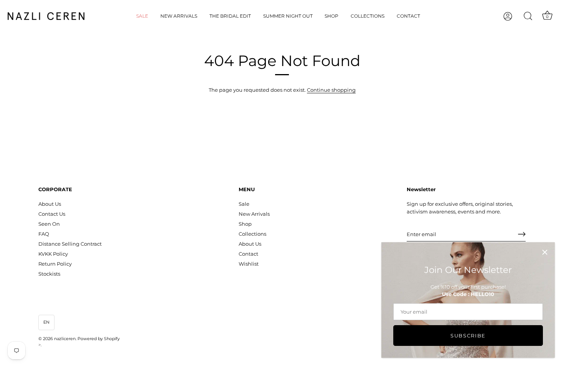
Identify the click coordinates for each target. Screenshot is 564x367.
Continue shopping (331, 90)
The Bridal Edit (230, 16)
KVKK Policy (53, 254)
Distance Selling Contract (70, 244)
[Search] (527, 16)
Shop (331, 16)
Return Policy (55, 264)
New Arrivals (178, 16)
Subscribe (468, 335)
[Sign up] (522, 234)
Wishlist (249, 264)
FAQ (43, 234)
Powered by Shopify (99, 338)
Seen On (49, 224)
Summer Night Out (288, 16)
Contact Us (51, 214)
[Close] (544, 252)
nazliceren (65, 338)
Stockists (49, 274)
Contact (408, 16)
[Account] (514, 16)
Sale (142, 16)
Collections (367, 16)
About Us (49, 204)
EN (46, 322)
